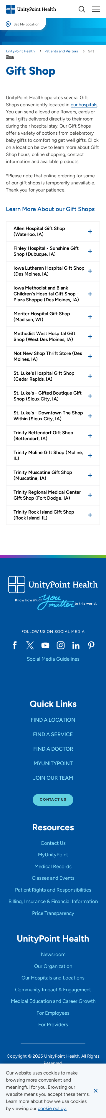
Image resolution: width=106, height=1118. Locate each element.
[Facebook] (15, 645)
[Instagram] (61, 645)
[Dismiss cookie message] (95, 1090)
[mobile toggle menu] (81, 9)
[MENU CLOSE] (96, 9)
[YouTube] (45, 645)
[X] (30, 645)
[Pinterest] (91, 645)
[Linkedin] (76, 645)
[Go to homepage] (31, 9)
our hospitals (84, 104)
